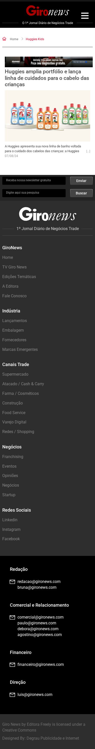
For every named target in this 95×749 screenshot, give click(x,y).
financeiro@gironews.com (40, 664)
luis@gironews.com (34, 694)
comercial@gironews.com (40, 617)
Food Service (13, 412)
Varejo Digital (14, 422)
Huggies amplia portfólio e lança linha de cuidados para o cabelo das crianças (47, 78)
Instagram (11, 529)
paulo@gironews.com (36, 623)
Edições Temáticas (19, 276)
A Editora (10, 286)
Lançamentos (14, 320)
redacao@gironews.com (39, 581)
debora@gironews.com (38, 628)
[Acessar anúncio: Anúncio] (48, 62)
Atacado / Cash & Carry (23, 383)
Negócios (10, 485)
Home (14, 39)
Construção (12, 403)
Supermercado (15, 374)
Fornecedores (14, 339)
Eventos (9, 466)
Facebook (11, 538)
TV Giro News (14, 267)
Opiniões (10, 475)
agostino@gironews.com (39, 634)
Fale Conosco (14, 295)
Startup (8, 494)
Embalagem (13, 330)
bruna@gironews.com (36, 587)
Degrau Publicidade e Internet (53, 738)
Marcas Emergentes (20, 349)
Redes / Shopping (18, 431)
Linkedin (9, 519)
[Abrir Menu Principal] (85, 16)
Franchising (12, 456)
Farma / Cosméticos (20, 393)
